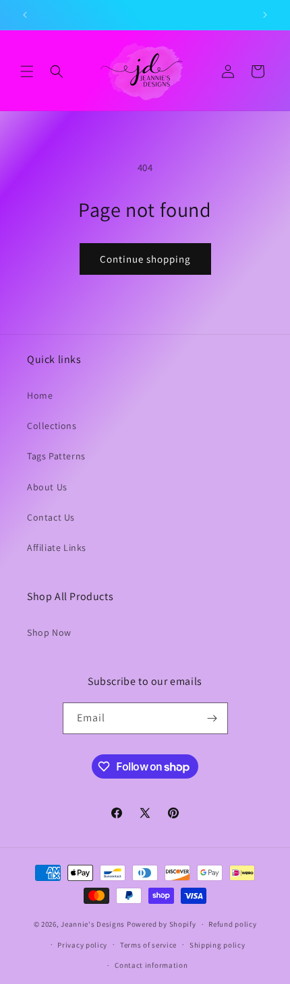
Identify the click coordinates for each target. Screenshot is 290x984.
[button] (27, 71)
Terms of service (148, 945)
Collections (52, 426)
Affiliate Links (56, 548)
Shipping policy (217, 945)
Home (40, 395)
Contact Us (51, 517)
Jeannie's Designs (93, 924)
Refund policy (232, 924)
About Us (47, 487)
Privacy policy (82, 945)
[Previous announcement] (25, 15)
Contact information (151, 965)
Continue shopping (145, 259)
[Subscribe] (212, 718)
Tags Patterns (56, 456)
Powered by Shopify (161, 924)
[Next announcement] (265, 15)
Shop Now (49, 632)
